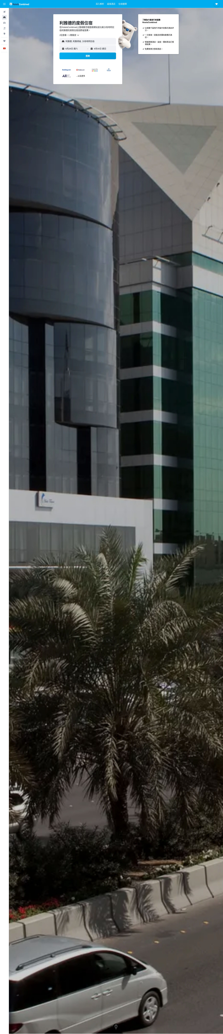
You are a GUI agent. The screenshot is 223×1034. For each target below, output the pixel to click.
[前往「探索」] (4, 33)
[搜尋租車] (4, 22)
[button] (4, 4)
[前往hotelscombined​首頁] (19, 4)
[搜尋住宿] (4, 17)
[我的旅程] (4, 41)
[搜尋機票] (4, 11)
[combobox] (69, 35)
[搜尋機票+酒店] (4, 28)
